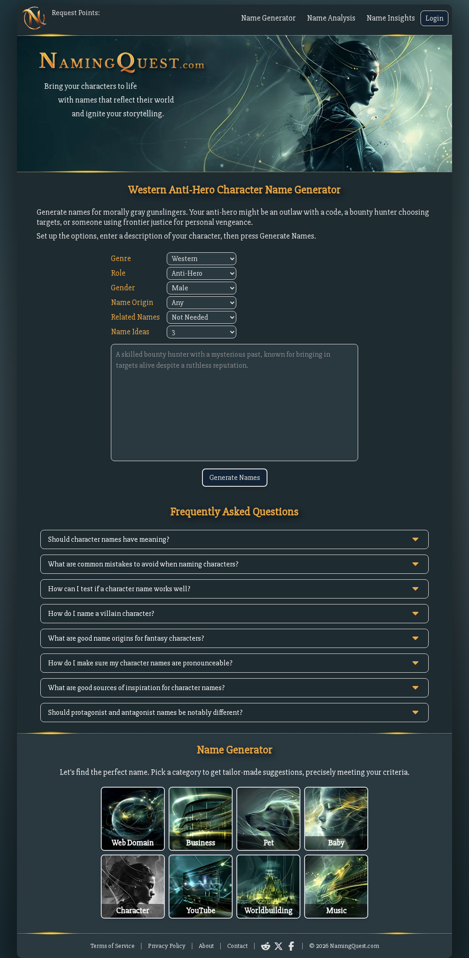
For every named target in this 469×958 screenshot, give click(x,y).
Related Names (135, 317)
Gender (123, 288)
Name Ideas (130, 332)
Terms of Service (112, 946)
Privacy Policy (166, 946)
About (206, 946)
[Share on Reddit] (265, 946)
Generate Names (234, 477)
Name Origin (132, 302)
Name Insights (390, 18)
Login (434, 18)
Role (118, 273)
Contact (237, 946)
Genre (121, 258)
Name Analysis (331, 18)
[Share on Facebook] (291, 946)
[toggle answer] (415, 539)
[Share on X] (278, 946)
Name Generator (268, 18)
